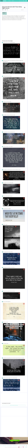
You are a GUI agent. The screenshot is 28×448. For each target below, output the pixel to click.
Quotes (4, 9)
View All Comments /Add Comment (14, 405)
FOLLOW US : (20, 445)
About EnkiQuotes (9, 445)
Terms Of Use (4, 445)
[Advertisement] (14, 25)
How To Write (15, 445)
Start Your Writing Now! (14, 440)
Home (1, 445)
